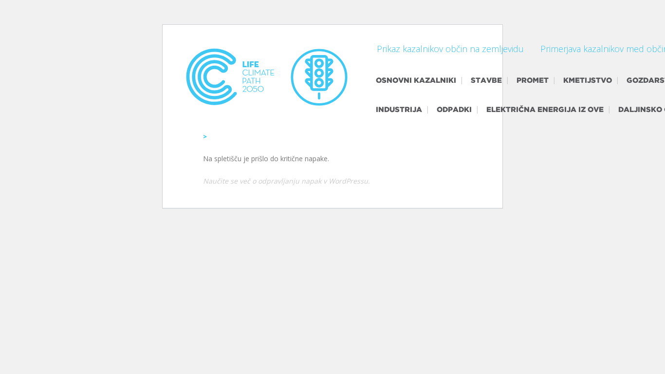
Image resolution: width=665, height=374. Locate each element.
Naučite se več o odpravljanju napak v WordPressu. (286, 181)
